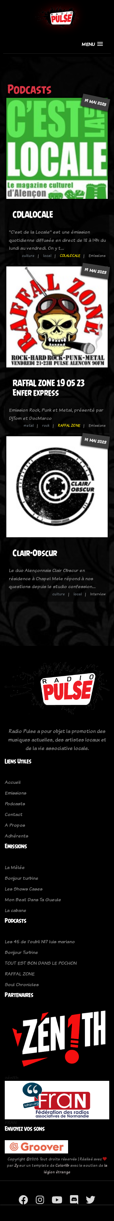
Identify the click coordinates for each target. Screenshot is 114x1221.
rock (45, 425)
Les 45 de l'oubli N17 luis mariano (40, 941)
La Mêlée (15, 867)
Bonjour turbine (21, 878)
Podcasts (15, 803)
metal (28, 425)
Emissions (15, 792)
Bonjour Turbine (21, 952)
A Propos (15, 825)
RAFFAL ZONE (69, 425)
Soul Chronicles (22, 984)
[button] (92, 44)
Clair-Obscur (35, 552)
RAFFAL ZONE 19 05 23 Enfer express (49, 387)
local (47, 255)
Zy (16, 1165)
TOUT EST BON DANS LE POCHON (41, 963)
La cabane (15, 910)
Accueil (13, 782)
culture (28, 255)
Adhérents (16, 835)
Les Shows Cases (23, 888)
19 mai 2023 (95, 102)
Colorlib (62, 1165)
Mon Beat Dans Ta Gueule (33, 899)
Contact (13, 814)
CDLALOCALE (33, 214)
